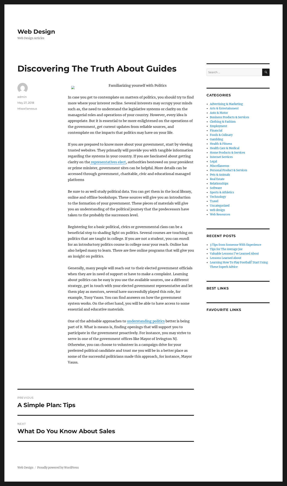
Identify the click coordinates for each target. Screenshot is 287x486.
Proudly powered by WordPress (58, 467)
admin (22, 96)
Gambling (216, 139)
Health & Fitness (221, 144)
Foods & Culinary (221, 135)
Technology (218, 197)
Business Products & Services (229, 117)
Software (216, 188)
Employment (218, 126)
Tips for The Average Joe (226, 249)
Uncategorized (219, 205)
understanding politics (146, 321)
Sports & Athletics (222, 192)
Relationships (219, 183)
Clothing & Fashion (223, 121)
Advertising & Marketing (226, 104)
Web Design (36, 31)
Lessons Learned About (225, 258)
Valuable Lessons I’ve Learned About (234, 253)
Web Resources (220, 214)
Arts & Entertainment (224, 108)
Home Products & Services (227, 152)
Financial (216, 130)
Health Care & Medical (224, 148)
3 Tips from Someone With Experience (235, 245)
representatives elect (108, 162)
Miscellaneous (27, 108)
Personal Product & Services (228, 170)
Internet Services (221, 157)
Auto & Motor (219, 113)
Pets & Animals (220, 175)
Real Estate (217, 179)
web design (217, 210)
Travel (214, 201)
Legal (213, 161)
